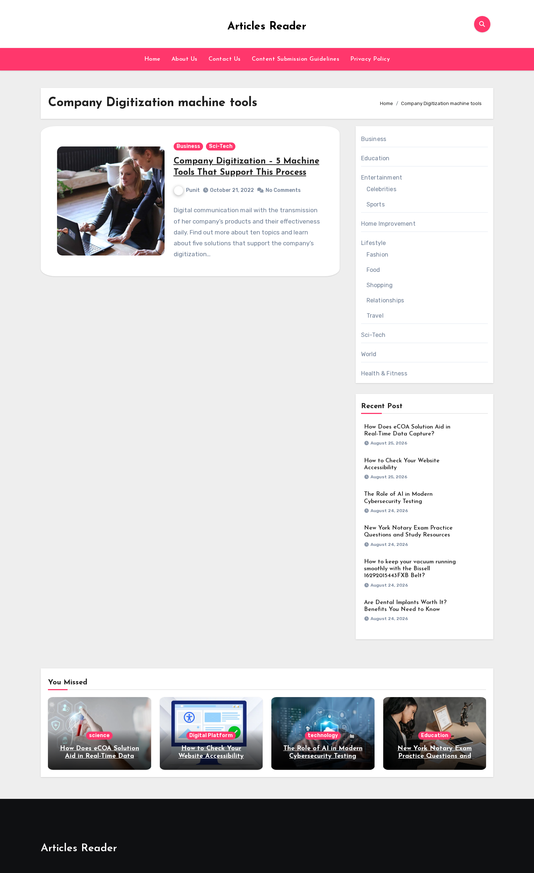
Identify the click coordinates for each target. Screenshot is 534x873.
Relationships (385, 300)
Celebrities (381, 189)
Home (152, 59)
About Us (184, 59)
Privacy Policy (370, 59)
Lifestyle (373, 243)
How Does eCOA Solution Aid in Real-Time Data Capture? (99, 756)
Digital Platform (211, 735)
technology (323, 735)
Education (375, 158)
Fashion (377, 254)
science (99, 735)
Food (373, 269)
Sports (376, 204)
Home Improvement (388, 223)
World (369, 354)
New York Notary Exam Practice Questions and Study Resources (434, 756)
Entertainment (381, 177)
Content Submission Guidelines (296, 59)
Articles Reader (266, 26)
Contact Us (225, 59)
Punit (193, 190)
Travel (375, 315)
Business (188, 146)
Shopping (380, 285)
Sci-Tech (220, 146)
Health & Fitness (384, 373)
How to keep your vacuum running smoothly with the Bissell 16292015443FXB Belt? (410, 569)
